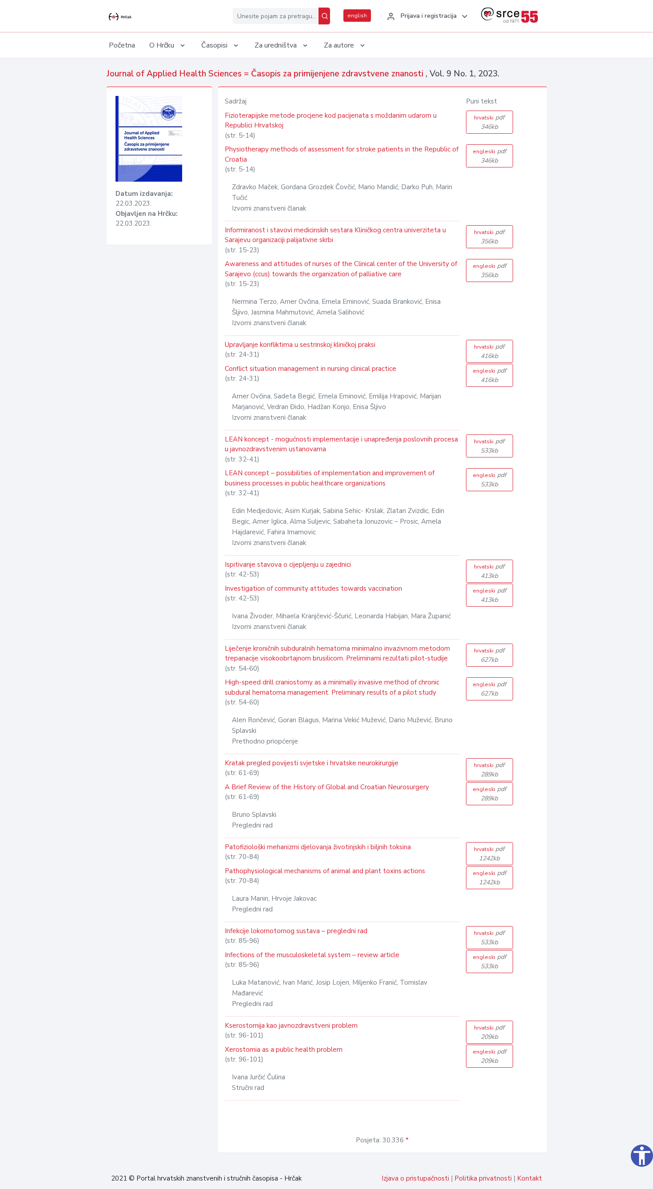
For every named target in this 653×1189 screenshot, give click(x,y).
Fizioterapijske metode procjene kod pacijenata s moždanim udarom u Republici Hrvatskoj (331, 120)
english (357, 15)
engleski (489, 156)
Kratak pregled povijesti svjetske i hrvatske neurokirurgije (311, 763)
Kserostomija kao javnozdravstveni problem (291, 1025)
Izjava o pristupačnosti (415, 1178)
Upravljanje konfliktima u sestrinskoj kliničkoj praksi (300, 344)
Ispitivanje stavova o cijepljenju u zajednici (288, 564)
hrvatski (489, 122)
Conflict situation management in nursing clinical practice (310, 368)
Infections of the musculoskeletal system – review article (312, 954)
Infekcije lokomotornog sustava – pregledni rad (296, 931)
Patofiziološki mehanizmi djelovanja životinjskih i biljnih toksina (318, 847)
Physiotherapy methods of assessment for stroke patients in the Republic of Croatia (341, 154)
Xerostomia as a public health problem (283, 1049)
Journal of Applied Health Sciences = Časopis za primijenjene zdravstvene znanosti (266, 74)
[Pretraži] (324, 16)
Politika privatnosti (483, 1178)
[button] (426, 16)
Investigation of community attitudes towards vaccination (313, 588)
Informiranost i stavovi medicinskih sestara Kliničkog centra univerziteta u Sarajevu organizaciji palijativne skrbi (335, 235)
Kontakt (529, 1178)
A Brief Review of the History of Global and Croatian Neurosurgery (327, 787)
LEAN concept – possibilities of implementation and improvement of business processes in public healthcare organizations (329, 478)
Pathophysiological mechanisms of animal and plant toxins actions (325, 871)
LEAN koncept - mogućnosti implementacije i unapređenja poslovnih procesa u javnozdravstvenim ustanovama (341, 444)
